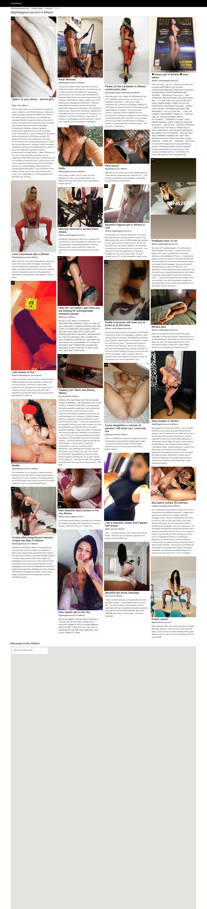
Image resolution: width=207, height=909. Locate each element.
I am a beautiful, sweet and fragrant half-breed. (126, 524)
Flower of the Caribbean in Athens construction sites (125, 88)
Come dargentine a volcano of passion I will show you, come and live (125, 428)
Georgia (48, 8)
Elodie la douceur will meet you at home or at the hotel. (125, 324)
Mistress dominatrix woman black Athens (78, 230)
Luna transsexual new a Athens (30, 254)
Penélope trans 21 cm (164, 240)
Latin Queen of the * (24, 372)
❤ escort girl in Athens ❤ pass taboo (170, 76)
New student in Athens (165, 420)
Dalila (61, 168)
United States (37, 8)
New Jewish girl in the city (74, 612)
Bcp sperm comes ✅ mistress (170, 502)
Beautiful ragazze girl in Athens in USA (125, 226)
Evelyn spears (160, 619)
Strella (15, 465)
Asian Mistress (67, 79)
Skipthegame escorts (20, 8)
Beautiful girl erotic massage (122, 592)
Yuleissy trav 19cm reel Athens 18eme (76, 392)
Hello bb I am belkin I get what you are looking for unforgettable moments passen (79, 310)
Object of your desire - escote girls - (33, 101)
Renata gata (159, 326)
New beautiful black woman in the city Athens (78, 512)
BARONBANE (16, 3)
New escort (112, 165)
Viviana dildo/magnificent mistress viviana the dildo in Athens (32, 539)
